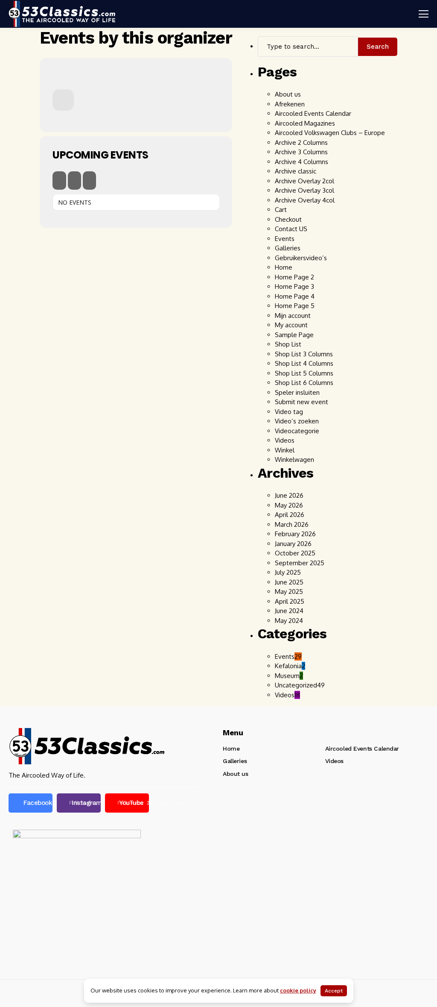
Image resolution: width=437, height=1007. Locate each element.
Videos (284, 440)
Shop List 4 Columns (304, 363)
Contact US (291, 229)
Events (284, 239)
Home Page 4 (295, 296)
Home (283, 267)
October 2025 (295, 553)
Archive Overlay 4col (305, 200)
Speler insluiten (297, 392)
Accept (334, 991)
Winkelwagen (294, 459)
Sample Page (294, 335)
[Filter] (74, 180)
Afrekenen (290, 104)
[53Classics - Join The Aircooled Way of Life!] (62, 13)
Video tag (289, 412)
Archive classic (295, 171)
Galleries (287, 248)
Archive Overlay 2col (304, 181)
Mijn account (293, 315)
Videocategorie (297, 431)
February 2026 (295, 534)
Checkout (288, 219)
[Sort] (89, 180)
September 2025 (299, 563)
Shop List (288, 344)
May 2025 (289, 591)
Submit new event (301, 402)
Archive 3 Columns (301, 152)
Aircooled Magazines (305, 123)
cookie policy (298, 990)
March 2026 (292, 524)
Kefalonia (290, 666)
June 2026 (289, 495)
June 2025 (289, 582)
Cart (281, 210)
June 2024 (289, 611)
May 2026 (289, 505)
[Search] (59, 180)
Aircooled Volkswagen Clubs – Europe (330, 133)
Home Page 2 (294, 277)
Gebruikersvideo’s (301, 258)
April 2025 (289, 601)
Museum (289, 676)
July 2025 (288, 572)
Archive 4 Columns (301, 162)
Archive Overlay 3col (305, 190)
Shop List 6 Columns (304, 383)
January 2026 (293, 544)
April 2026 (289, 515)
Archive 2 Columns (301, 142)
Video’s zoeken (297, 421)
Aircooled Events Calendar (313, 113)
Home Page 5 (295, 306)
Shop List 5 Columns (304, 373)
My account (291, 325)
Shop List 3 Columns (304, 354)
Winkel (284, 450)
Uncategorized (300, 685)
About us (288, 94)
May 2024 (289, 621)
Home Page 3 (294, 286)
